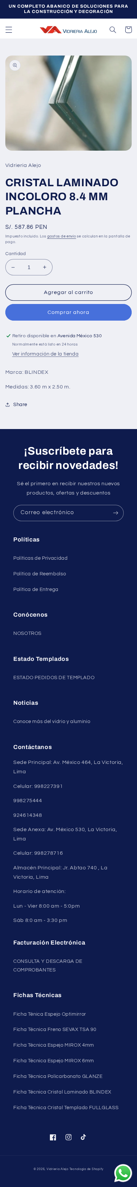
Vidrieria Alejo (57, 1169)
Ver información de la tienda (45, 354)
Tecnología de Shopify (86, 1169)
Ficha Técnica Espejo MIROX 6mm (53, 1060)
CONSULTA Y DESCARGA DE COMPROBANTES (47, 965)
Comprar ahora (69, 312)
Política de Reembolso (39, 573)
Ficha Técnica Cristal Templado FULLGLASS (65, 1107)
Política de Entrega (36, 589)
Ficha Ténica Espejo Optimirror (49, 1014)
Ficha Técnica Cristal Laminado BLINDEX (62, 1092)
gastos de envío (61, 236)
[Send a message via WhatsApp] (123, 1173)
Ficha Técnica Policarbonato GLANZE (57, 1076)
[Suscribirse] (115, 513)
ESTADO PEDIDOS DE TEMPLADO (53, 677)
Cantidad (15, 253)
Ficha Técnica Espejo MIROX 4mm (53, 1045)
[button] (8, 29)
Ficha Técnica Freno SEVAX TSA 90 (54, 1029)
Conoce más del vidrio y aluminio (51, 721)
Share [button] (20, 404)
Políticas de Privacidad (40, 558)
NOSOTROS (27, 633)
